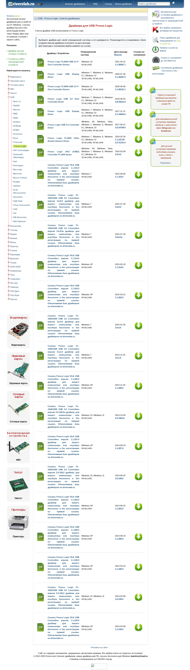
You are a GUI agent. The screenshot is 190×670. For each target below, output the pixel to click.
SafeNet (16, 186)
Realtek (16, 182)
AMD (15, 114)
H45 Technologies (21, 150)
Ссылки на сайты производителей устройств (16, 62)
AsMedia (17, 126)
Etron (15, 138)
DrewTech (17, 134)
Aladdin (16, 105)
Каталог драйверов (75, 4)
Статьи (108, 4)
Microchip (17, 169)
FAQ (95, 4)
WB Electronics (20, 217)
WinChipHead (19, 221)
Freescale (17, 142)
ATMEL (16, 130)
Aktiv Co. (17, 101)
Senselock (18, 197)
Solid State (18, 201)
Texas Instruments (21, 205)
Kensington (18, 165)
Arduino (16, 122)
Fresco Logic (20, 146)
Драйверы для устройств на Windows (26, 7)
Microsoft (17, 173)
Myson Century (20, 178)
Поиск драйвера (123, 4)
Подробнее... (166, 163)
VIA (14, 213)
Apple (15, 118)
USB (15, 209)
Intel (15, 161)
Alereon (16, 109)
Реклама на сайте (99, 647)
